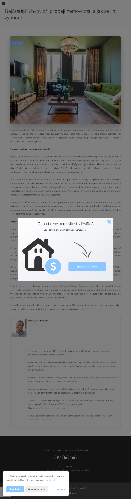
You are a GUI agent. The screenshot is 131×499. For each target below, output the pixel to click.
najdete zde (50, 479)
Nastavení (60, 489)
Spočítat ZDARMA (87, 266)
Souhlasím (15, 489)
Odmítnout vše (36, 489)
